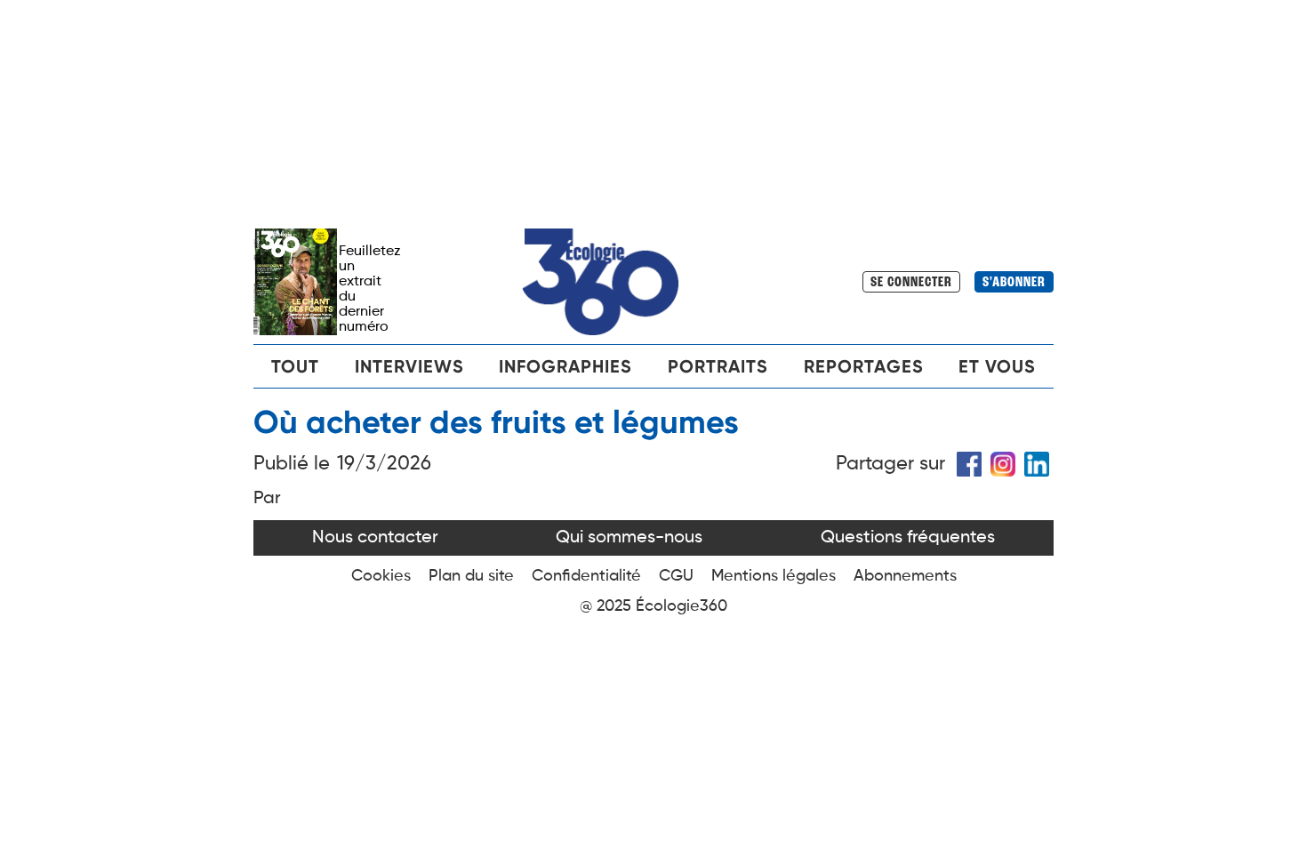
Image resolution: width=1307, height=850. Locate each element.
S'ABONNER (1014, 283)
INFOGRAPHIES (565, 366)
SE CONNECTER (911, 283)
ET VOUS (997, 366)
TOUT (295, 366)
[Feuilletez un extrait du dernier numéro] (296, 282)
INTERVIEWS (409, 366)
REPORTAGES (864, 366)
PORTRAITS (718, 366)
